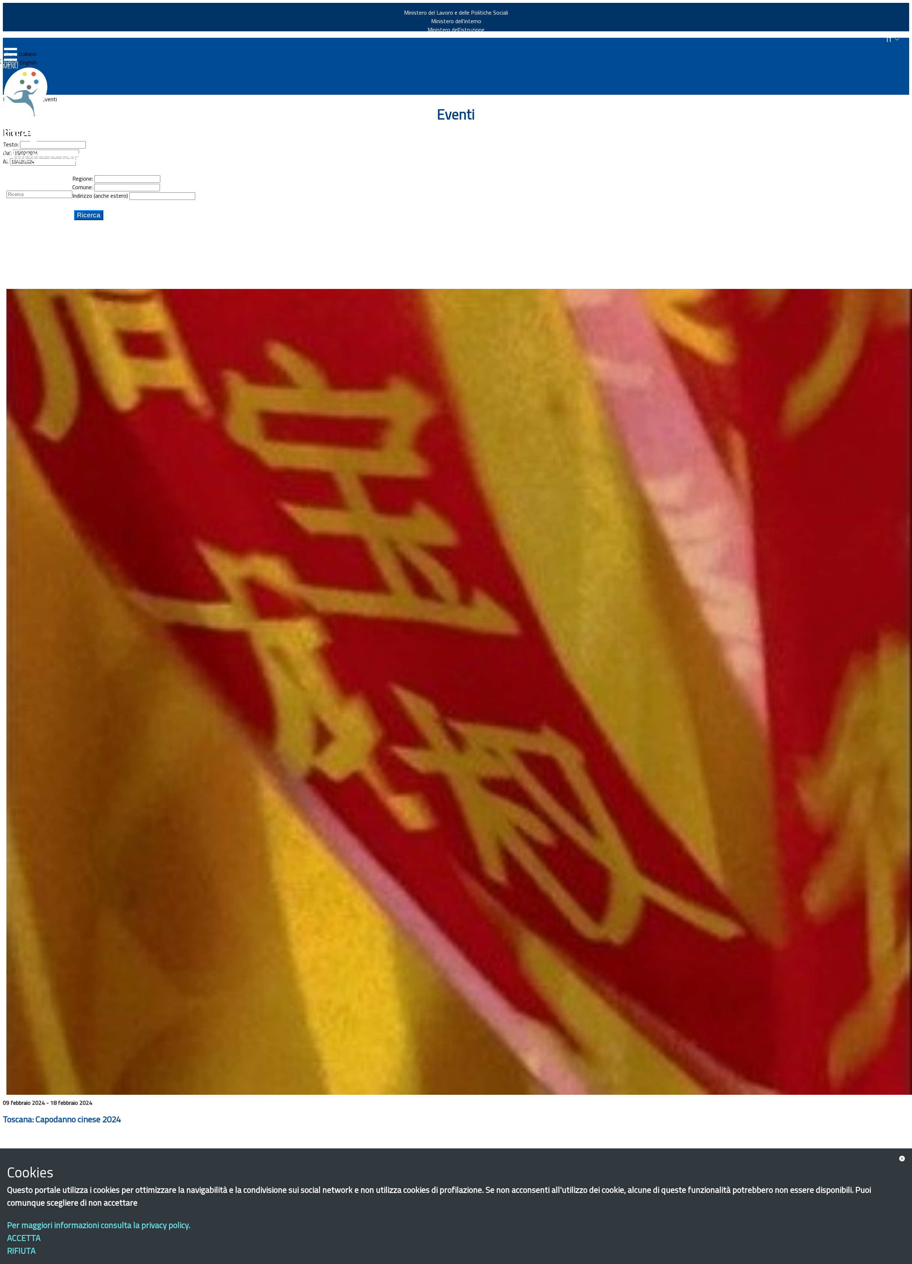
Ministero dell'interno (456, 21)
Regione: (82, 178)
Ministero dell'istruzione (456, 29)
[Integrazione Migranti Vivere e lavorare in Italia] (29, 92)
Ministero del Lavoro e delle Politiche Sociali (456, 12)
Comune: (82, 187)
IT (890, 39)
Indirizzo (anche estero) (100, 195)
